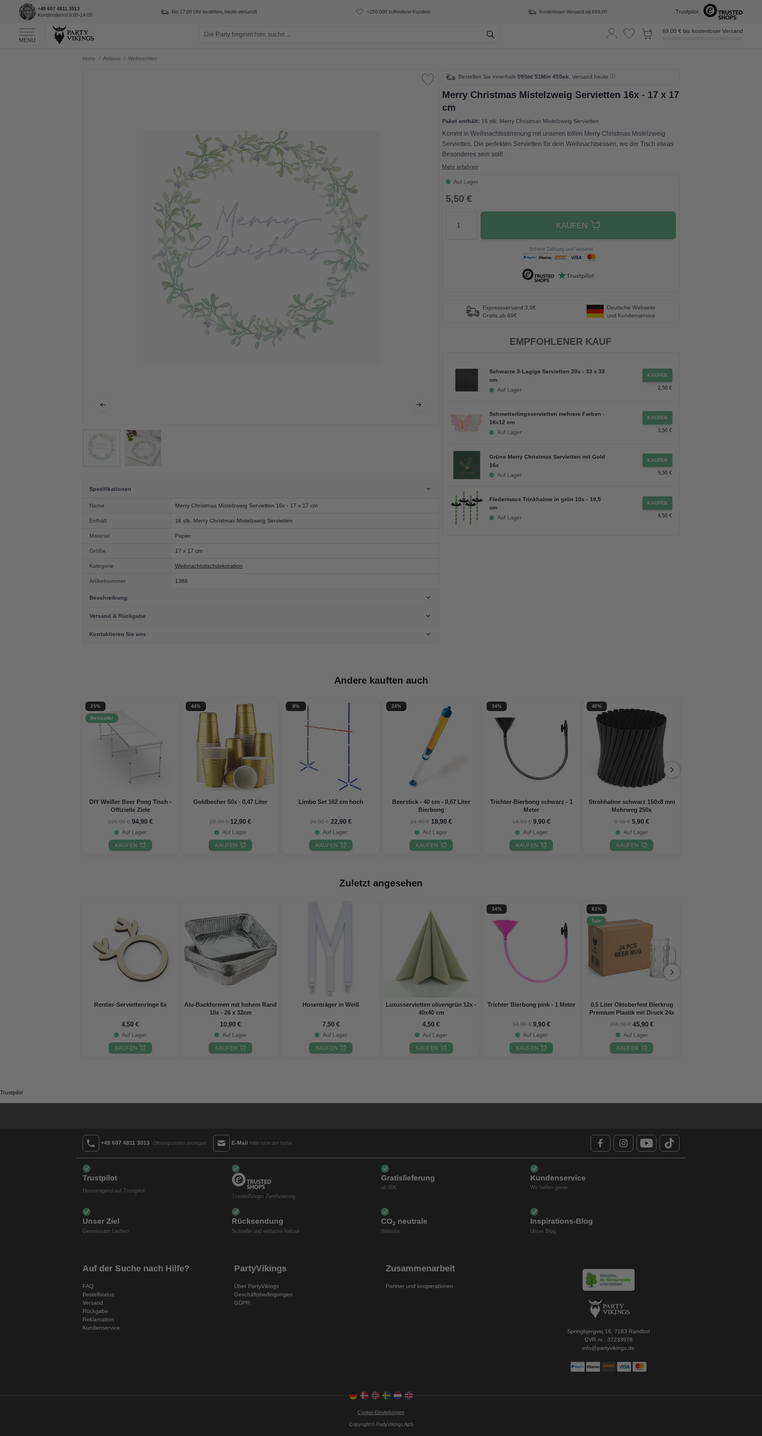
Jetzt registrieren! (304, 778)
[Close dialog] (526, 646)
